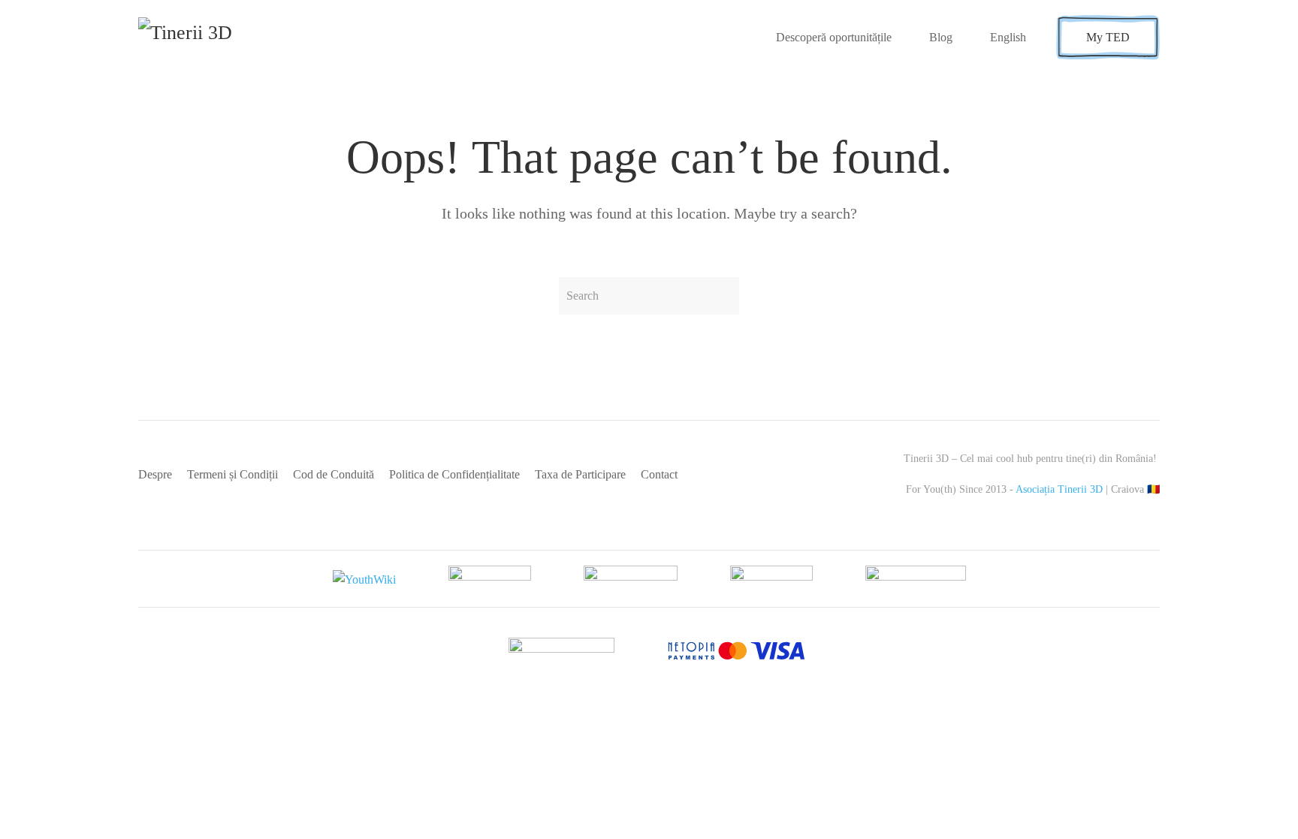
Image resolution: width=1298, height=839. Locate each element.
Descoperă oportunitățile (834, 37)
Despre (155, 474)
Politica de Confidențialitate (454, 474)
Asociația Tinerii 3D (1059, 489)
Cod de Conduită (333, 474)
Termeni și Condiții (232, 474)
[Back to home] (211, 37)
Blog (940, 37)
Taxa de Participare (580, 474)
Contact (659, 474)
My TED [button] (1108, 37)
